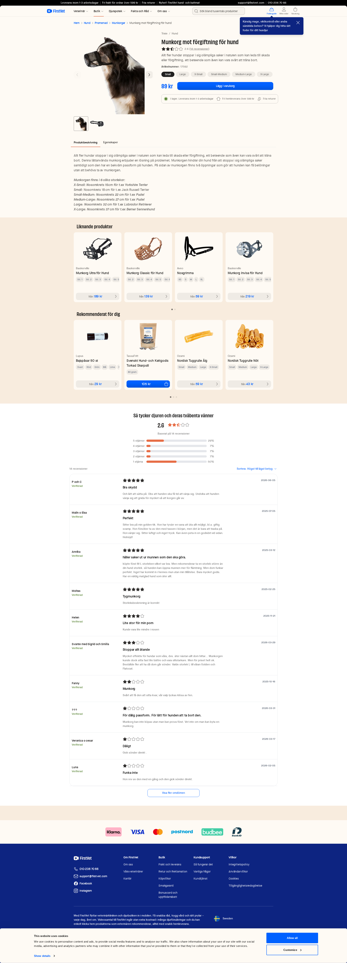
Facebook (86, 883)
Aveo (180, 268)
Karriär (127, 878)
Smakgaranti (166, 886)
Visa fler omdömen (173, 793)
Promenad (101, 23)
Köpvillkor (164, 878)
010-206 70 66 (89, 869)
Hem (77, 23)
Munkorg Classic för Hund (145, 273)
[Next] (149, 74)
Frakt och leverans (169, 864)
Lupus (79, 356)
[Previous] (77, 74)
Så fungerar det (203, 864)
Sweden (228, 918)
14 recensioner (199, 49)
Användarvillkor (238, 871)
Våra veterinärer (133, 871)
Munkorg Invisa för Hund (245, 273)
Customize (290, 949)
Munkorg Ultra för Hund (92, 273)
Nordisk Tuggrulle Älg (192, 360)
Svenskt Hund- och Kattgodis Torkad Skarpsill (147, 363)
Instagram (86, 891)
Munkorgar (118, 23)
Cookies (234, 878)
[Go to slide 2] (97, 123)
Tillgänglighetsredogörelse (245, 886)
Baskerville (82, 268)
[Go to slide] (172, 309)
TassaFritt (132, 356)
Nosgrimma (185, 273)
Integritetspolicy (239, 864)
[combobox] (218, 11)
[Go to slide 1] (81, 123)
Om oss (128, 864)
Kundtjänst (200, 878)
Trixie (164, 33)
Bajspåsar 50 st (87, 360)
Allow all (292, 937)
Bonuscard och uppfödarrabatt (167, 895)
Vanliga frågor (202, 871)
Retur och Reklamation (172, 871)
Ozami (181, 356)
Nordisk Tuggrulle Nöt (243, 360)
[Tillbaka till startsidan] (56, 11)
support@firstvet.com (251, 3)
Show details (42, 955)
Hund (87, 23)
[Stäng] (298, 23)
